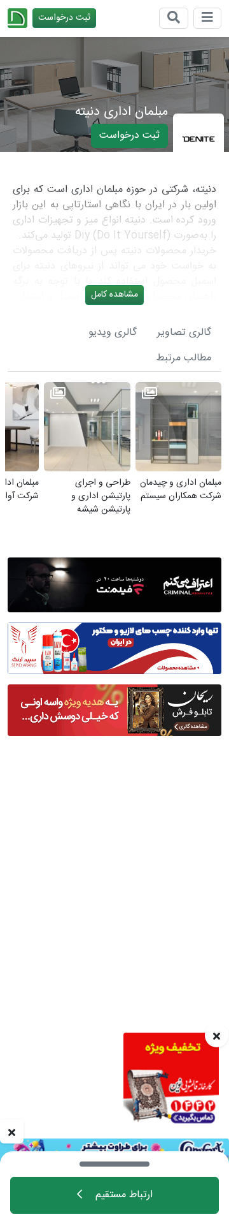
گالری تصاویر (184, 332)
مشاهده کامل (114, 294)
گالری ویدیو (112, 332)
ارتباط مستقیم (122, 1195)
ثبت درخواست (64, 18)
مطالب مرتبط (183, 358)
